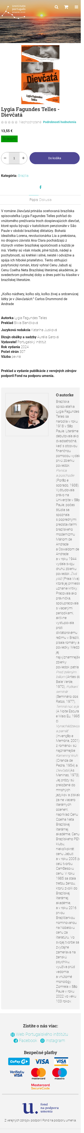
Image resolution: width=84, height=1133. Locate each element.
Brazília (23, 176)
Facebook (27, 1040)
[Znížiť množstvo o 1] (5, 158)
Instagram (55, 1040)
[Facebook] (40, 187)
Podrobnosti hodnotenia (59, 122)
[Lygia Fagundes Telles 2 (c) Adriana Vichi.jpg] (27, 407)
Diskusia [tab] (45, 200)
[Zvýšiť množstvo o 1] (23, 158)
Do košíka (54, 158)
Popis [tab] (34, 200)
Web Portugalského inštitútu (41, 1034)
